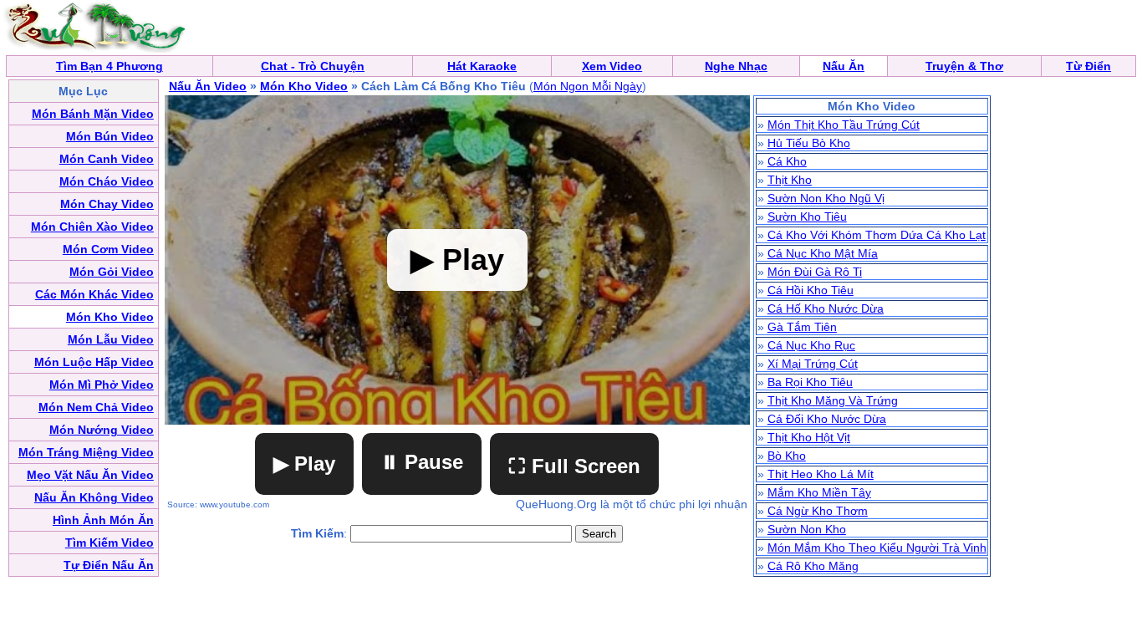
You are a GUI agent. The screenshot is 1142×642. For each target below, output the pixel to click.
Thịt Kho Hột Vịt (808, 437)
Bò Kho (786, 455)
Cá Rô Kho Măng (813, 566)
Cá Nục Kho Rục (811, 345)
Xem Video (612, 66)
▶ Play (304, 463)
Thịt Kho (789, 179)
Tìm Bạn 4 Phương (109, 66)
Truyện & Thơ (964, 66)
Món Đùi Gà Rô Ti (814, 271)
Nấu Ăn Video (208, 86)
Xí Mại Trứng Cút (812, 363)
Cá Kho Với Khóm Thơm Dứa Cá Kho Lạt (876, 235)
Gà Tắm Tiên (802, 327)
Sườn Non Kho (806, 529)
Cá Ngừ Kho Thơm (817, 510)
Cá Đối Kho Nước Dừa (826, 418)
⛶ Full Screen (574, 466)
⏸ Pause (421, 462)
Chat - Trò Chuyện (313, 66)
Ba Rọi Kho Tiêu (810, 382)
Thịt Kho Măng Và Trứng (832, 400)
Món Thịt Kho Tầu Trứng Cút (843, 124)
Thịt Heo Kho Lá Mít (820, 474)
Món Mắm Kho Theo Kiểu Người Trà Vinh (877, 547)
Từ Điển (1088, 66)
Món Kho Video (304, 86)
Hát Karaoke (482, 66)
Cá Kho (787, 161)
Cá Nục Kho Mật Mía (822, 253)
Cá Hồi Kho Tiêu (810, 290)
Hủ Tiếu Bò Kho (808, 143)
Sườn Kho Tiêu (807, 216)
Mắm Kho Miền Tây (819, 492)
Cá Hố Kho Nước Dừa (825, 308)
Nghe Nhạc (736, 66)
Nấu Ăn (843, 66)
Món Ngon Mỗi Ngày (587, 86)
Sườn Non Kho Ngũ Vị (826, 198)
